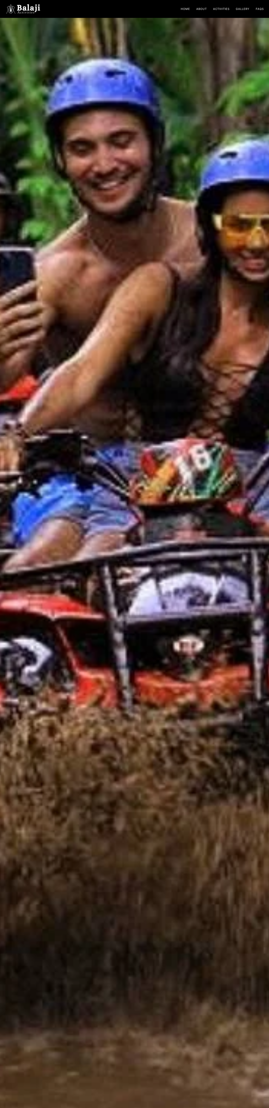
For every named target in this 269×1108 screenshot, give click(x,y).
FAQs (260, 9)
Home (185, 9)
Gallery (242, 9)
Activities (221, 9)
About (201, 9)
